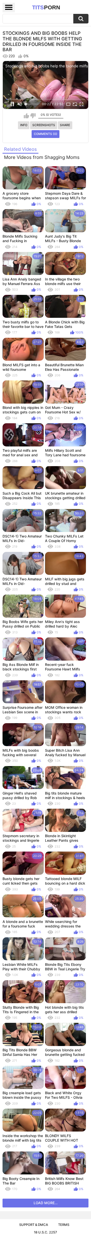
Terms (63, 1225)
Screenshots (43, 125)
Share (65, 125)
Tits (46, 7)
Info (23, 125)
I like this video (26, 115)
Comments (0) (45, 134)
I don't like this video (33, 115)
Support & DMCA (33, 1225)
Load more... (46, 1203)
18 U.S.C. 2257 (45, 1232)
